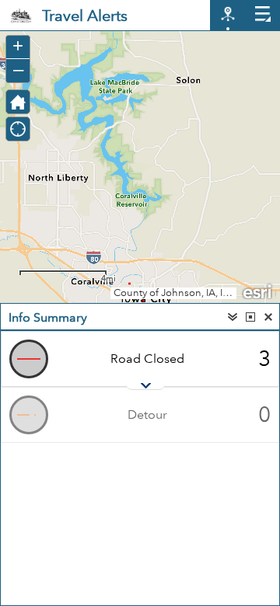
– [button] (18, 69)
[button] (17, 101)
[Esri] (258, 290)
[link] (21, 15)
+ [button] (17, 46)
